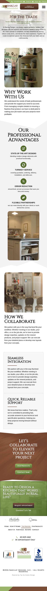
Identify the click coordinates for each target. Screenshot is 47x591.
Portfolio (20, 530)
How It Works (15, 526)
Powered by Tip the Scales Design (23, 575)
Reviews (28, 530)
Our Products (37, 526)
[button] (43, 7)
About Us (11, 530)
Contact (35, 530)
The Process (26, 526)
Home (6, 526)
